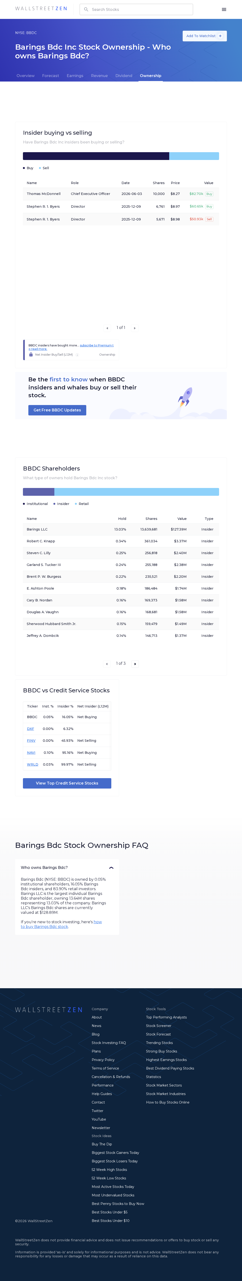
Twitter (97, 1111)
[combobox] (136, 9)
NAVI (31, 752)
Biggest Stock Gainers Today (115, 1153)
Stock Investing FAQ (109, 1043)
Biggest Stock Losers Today (115, 1161)
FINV (31, 740)
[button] (67, 867)
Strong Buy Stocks (161, 1051)
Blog (95, 1034)
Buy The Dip (102, 1144)
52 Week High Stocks (109, 1170)
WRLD (32, 764)
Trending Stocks (159, 1043)
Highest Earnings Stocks (166, 1060)
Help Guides (102, 1094)
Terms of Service (105, 1068)
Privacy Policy (103, 1060)
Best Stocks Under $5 (109, 1212)
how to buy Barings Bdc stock (61, 924)
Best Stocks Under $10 (111, 1221)
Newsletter (101, 1128)
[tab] (25, 76)
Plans (96, 1051)
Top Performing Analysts (166, 1017)
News (96, 1026)
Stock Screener (158, 1026)
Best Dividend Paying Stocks (170, 1068)
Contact (98, 1102)
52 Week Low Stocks (109, 1178)
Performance (103, 1085)
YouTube (99, 1119)
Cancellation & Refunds (111, 1077)
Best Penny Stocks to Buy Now (118, 1204)
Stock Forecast (158, 1034)
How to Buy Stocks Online (168, 1102)
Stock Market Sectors (164, 1085)
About (97, 1017)
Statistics (153, 1077)
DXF (30, 729)
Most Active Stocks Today (113, 1187)
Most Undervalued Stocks (113, 1195)
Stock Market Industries (166, 1094)
